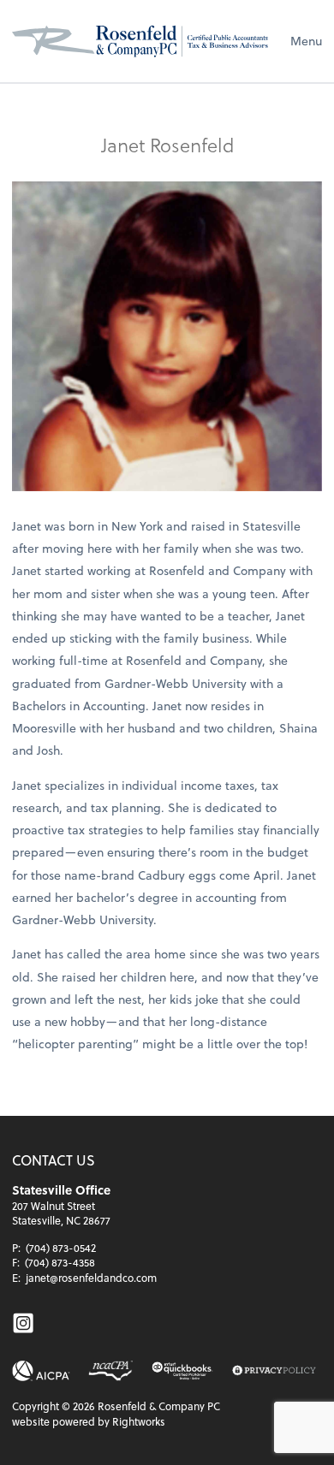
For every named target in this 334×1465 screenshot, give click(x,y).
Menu (306, 41)
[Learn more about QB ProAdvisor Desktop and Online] (183, 1371)
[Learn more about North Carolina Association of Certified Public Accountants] (110, 1371)
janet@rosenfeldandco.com (91, 1277)
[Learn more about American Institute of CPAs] (41, 1371)
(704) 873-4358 (60, 1262)
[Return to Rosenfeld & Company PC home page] (140, 41)
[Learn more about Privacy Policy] (274, 1371)
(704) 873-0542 (61, 1247)
